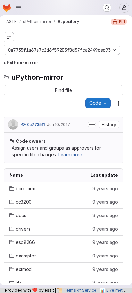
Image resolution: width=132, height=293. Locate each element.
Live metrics (117, 290)
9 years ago (105, 188)
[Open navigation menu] (18, 8)
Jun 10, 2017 (58, 124)
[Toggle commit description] (92, 124)
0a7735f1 (35, 124)
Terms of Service (80, 290)
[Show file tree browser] (9, 37)
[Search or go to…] (107, 8)
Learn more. (70, 154)
